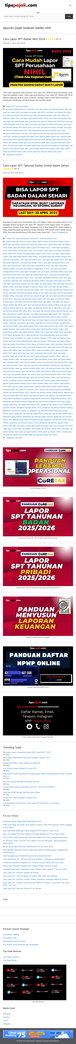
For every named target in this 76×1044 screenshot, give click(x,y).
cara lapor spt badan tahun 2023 (20, 278)
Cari (38, 13)
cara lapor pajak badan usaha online (23, 257)
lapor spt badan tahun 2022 (41, 353)
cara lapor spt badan (11, 260)
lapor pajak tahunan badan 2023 (32, 332)
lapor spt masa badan (62, 359)
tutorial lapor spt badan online (49, 432)
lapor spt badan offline (27, 350)
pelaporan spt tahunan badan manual (38, 417)
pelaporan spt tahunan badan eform (28, 414)
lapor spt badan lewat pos (61, 344)
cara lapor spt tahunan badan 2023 (30, 290)
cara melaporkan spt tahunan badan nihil (44, 130)
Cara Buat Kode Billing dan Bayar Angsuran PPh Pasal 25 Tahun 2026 (30, 831)
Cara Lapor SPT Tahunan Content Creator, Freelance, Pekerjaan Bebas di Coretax (35, 879)
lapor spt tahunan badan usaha (42, 377)
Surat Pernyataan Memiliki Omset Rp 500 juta (21, 782)
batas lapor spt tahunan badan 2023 (22, 251)
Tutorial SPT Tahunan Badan (17, 106)
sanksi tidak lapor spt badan (37, 426)
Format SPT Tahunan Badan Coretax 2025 (20, 798)
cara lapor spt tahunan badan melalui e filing (41, 305)
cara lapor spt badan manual (38, 266)
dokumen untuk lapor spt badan (22, 323)
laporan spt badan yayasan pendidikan (55, 390)
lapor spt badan (52, 332)
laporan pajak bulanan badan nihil (31, 139)
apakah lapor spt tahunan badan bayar (21, 241)
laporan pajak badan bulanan (56, 380)
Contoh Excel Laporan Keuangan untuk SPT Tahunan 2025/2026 (28, 787)
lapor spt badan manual (12, 347)
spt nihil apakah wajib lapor (39, 143)
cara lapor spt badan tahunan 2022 (49, 278)
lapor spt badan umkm (24, 359)
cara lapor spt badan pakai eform (35, 275)
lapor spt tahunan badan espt (53, 368)
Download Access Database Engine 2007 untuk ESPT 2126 (26, 752)
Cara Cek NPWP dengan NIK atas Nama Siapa (21, 792)
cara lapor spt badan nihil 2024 (58, 112)
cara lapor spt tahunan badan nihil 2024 (45, 121)
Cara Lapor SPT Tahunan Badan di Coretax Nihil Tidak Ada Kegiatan (30, 876)
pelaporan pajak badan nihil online (35, 398)
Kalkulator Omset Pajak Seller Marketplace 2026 (22, 821)
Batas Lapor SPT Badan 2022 (38, 248)
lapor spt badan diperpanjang (20, 341)
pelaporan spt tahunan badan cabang (57, 408)
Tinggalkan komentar (14, 155)
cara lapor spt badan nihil (30, 272)
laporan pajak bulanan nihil (56, 139)
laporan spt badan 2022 (29, 390)
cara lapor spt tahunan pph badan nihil (46, 314)
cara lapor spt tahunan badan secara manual (50, 311)
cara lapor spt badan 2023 (53, 260)
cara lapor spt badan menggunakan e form (32, 269)
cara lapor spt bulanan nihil (60, 118)
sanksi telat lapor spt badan (14, 426)
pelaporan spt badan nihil (37, 402)
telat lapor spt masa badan (25, 432)
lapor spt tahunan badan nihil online (21, 374)
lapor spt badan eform (61, 341)
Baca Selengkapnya (60, 232)
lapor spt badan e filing (42, 341)
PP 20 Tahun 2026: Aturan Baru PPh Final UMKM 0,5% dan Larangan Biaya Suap (35, 837)
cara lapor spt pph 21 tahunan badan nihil (30, 287)
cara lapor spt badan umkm (34, 281)
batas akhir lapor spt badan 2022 (34, 245)
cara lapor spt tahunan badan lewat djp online (32, 302)
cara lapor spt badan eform (54, 263)
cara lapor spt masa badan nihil (15, 121)
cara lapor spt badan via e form (58, 281)
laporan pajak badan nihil (49, 137)
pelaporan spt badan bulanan (14, 402)
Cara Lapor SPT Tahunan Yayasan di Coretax (21, 873)
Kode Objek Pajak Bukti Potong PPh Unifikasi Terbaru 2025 (26, 758)
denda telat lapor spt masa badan (35, 320)
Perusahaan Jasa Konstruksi (14, 941)
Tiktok (5, 1020)
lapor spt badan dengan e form (39, 338)
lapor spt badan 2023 (16, 335)
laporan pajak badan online (23, 386)
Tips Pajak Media (10, 960)
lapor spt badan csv (18, 338)
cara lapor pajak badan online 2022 (37, 254)
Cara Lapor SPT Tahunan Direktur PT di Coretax (22, 889)
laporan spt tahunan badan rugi (35, 396)
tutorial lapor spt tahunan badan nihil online (44, 152)
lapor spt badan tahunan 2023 (22, 356)
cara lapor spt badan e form (31, 263)
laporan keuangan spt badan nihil (25, 137)
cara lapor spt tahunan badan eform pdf (29, 299)
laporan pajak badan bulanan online (17, 383)
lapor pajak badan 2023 (28, 326)
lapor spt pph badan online (30, 362)
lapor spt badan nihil (41, 133)
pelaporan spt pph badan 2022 (29, 408)
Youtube (6, 1017)
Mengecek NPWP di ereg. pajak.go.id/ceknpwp (21, 763)
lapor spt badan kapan (41, 344)
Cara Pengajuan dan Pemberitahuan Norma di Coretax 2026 (27, 856)
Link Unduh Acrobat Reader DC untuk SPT (20, 768)
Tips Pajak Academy (11, 957)
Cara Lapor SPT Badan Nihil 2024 (32, 39)
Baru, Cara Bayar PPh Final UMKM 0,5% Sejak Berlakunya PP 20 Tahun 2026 (33, 834)
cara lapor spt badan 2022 (31, 260)
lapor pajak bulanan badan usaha (50, 329)
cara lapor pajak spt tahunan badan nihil (51, 109)
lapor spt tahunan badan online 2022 (51, 374)
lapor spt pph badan (11, 362)
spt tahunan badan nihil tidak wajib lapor (24, 145)
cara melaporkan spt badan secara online (44, 317)
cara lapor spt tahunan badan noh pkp (48, 127)
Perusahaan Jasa (10, 938)
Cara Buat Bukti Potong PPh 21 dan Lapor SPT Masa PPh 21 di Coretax (31, 803)
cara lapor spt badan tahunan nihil (43, 115)
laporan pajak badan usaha (46, 386)
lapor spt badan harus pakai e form (17, 344)
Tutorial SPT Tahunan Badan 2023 (43, 238)
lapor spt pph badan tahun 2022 (55, 362)
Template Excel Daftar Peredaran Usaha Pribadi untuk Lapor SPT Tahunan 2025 (35, 869)
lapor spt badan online (46, 350)
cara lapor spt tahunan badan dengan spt (31, 296)
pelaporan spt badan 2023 (61, 398)
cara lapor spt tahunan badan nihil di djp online (43, 308)
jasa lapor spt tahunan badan (47, 323)
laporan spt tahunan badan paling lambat (46, 392)
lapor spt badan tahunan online (48, 356)
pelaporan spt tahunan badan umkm (24, 423)
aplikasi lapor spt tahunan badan (51, 241)
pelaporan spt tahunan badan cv (16, 411)
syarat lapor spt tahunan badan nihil (46, 429)
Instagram (7, 1014)
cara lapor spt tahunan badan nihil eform (46, 124)
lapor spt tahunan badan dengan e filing (40, 365)
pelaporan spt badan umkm (52, 405)
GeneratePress (54, 1041)
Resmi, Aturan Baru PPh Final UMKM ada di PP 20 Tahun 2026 (28, 847)
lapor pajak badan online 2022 (51, 326)
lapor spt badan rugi (21, 353)
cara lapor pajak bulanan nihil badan (20, 109)
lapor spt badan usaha (43, 359)
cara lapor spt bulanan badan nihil (16, 284)
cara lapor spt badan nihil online (15, 115)
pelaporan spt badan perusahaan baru (25, 405)
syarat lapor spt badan (22, 429)
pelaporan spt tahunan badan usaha (53, 423)
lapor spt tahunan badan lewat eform (36, 371)
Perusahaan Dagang (11, 935)
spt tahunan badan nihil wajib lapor (55, 145)
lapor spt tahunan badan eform (28, 368)
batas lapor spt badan (17, 248)
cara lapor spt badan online (52, 272)
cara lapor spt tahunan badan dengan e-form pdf (28, 293)
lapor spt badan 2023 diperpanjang (40, 335)
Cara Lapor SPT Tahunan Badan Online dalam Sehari (36, 167)
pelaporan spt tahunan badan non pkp (28, 420)
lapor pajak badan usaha (26, 329)
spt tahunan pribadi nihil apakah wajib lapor (47, 149)
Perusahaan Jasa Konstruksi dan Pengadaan (21, 945)
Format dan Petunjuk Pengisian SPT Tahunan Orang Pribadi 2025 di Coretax (33, 863)
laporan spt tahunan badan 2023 (16, 392)
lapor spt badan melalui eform (35, 347)
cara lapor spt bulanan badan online (34, 118)
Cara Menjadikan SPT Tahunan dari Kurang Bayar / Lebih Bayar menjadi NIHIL (34, 859)
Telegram (6, 1024)
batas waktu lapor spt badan (49, 251)
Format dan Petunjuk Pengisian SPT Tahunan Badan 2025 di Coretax (30, 866)
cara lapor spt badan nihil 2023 (32, 112)
